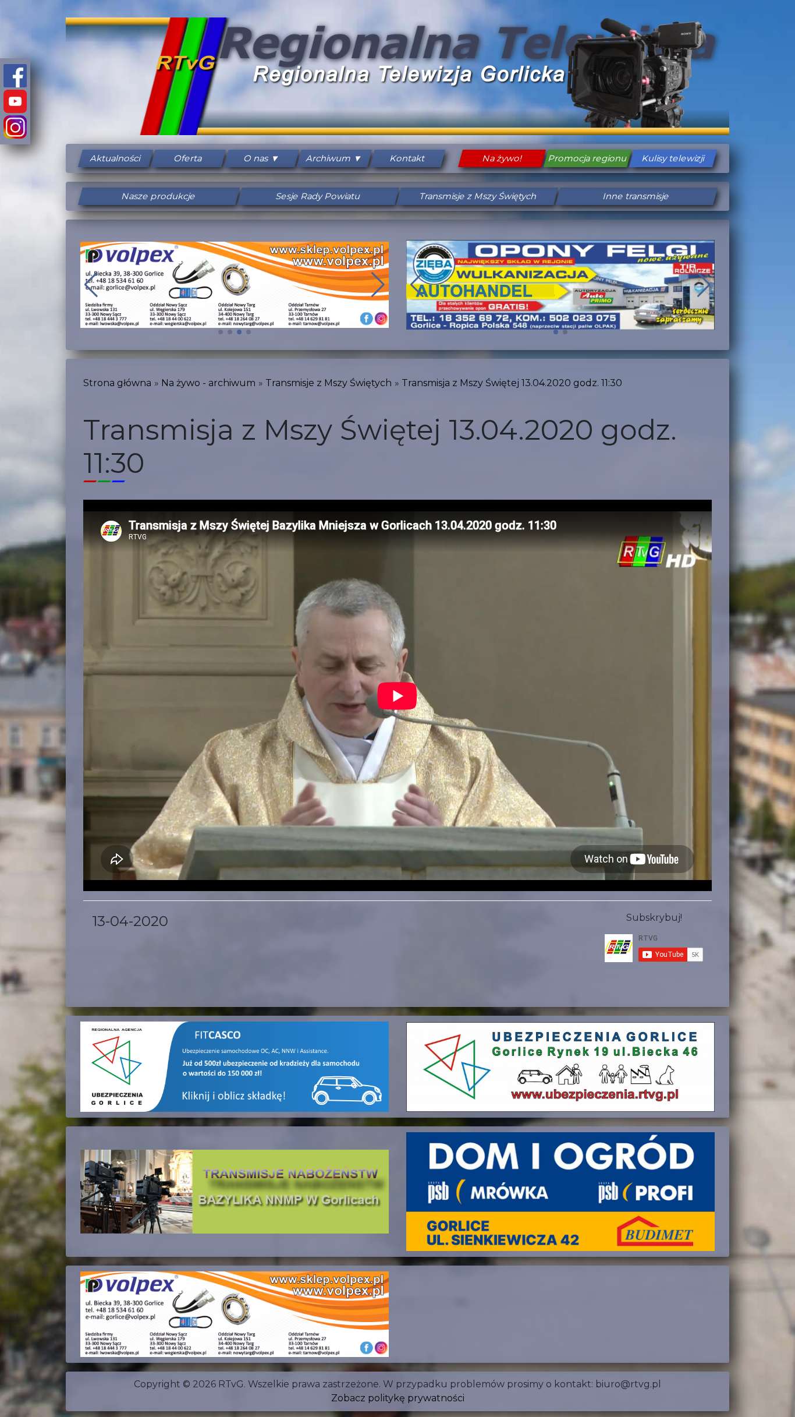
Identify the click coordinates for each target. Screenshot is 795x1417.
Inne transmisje (636, 196)
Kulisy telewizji (673, 158)
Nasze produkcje (158, 196)
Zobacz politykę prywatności (397, 1398)
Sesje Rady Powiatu (317, 196)
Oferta (188, 158)
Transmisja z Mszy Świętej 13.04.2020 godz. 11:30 (512, 382)
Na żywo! (502, 158)
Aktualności (115, 158)
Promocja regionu (588, 158)
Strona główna (117, 382)
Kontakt (408, 158)
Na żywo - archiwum (208, 382)
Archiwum (329, 158)
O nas (256, 158)
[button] (220, 332)
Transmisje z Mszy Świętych (477, 196)
